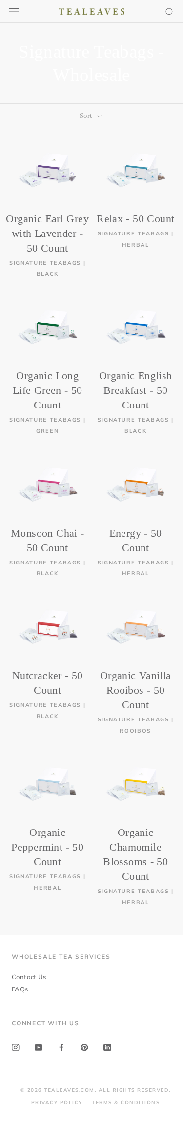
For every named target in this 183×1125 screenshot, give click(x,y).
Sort (87, 115)
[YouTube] (38, 1046)
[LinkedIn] (107, 1046)
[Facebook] (61, 1046)
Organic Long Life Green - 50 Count (47, 390)
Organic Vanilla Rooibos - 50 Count (135, 690)
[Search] (169, 11)
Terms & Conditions (126, 1102)
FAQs (20, 989)
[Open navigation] (14, 11)
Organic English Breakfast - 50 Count (135, 390)
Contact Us (29, 977)
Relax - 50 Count (135, 219)
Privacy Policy (56, 1102)
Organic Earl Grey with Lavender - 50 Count (47, 233)
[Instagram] (16, 1046)
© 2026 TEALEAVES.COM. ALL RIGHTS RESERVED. (95, 1090)
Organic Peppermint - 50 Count (47, 847)
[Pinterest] (84, 1046)
